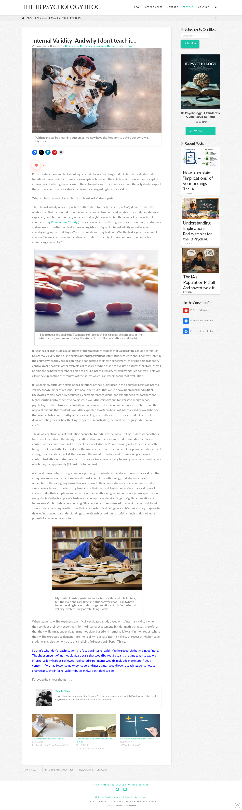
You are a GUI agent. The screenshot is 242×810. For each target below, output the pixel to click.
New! (97, 785)
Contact (143, 785)
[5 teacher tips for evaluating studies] (140, 725)
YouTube (121, 785)
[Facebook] (117, 789)
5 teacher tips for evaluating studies (137, 738)
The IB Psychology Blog (61, 7)
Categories (107, 785)
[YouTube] (124, 789)
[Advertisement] (200, 393)
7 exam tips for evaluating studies (48, 738)
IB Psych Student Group (134, 797)
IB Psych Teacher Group (107, 797)
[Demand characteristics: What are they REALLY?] (96, 725)
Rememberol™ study (64, 222)
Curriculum (73, 46)
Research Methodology (121, 46)
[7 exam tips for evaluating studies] (52, 725)
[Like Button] (36, 165)
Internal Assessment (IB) (94, 46)
